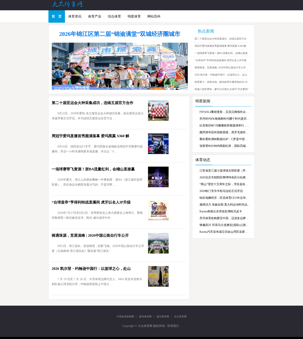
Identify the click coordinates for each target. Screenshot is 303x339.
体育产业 (94, 16)
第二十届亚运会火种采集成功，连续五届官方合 (221, 38)
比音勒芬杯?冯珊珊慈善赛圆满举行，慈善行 (225, 125)
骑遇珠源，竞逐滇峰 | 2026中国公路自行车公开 (220, 67)
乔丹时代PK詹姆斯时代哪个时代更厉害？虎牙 (225, 118)
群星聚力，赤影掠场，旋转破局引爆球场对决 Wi (221, 82)
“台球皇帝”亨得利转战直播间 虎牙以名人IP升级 (221, 60)
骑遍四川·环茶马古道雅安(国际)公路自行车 (225, 225)
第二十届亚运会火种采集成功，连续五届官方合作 (92, 103)
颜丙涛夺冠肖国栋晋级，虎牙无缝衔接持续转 (225, 132)
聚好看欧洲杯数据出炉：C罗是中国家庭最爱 (225, 139)
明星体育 (134, 16)
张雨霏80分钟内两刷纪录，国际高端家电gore (225, 145)
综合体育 (114, 16)
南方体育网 (163, 316)
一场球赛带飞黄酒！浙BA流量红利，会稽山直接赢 (93, 169)
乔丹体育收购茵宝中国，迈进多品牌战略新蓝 (225, 218)
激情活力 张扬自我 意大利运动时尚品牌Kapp (225, 204)
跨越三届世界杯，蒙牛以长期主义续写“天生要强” (222, 89)
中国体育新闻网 (125, 316)
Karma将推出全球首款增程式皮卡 (221, 211)
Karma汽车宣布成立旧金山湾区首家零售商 (225, 231)
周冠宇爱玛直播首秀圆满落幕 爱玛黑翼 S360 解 (220, 45)
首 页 (57, 16)
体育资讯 (74, 16)
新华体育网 (145, 316)
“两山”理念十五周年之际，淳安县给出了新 (225, 184)
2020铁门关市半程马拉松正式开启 (221, 191)
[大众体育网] (71, 7)
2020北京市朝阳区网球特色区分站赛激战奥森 (225, 177)
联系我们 (173, 325)
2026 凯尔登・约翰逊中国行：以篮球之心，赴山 (221, 74)
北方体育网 (180, 316)
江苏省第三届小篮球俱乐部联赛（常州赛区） (225, 170)
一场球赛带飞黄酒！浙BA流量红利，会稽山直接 (221, 53)
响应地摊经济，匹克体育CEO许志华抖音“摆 (225, 197)
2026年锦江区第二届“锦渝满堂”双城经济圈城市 (119, 34)
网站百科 (154, 16)
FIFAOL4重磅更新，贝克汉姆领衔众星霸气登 (225, 111)
